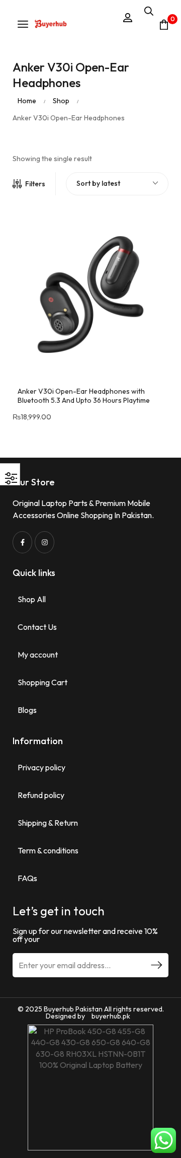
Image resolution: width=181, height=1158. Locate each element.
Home (27, 100)
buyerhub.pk (111, 1016)
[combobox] (117, 183)
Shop (61, 100)
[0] (163, 25)
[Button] (50, 24)
